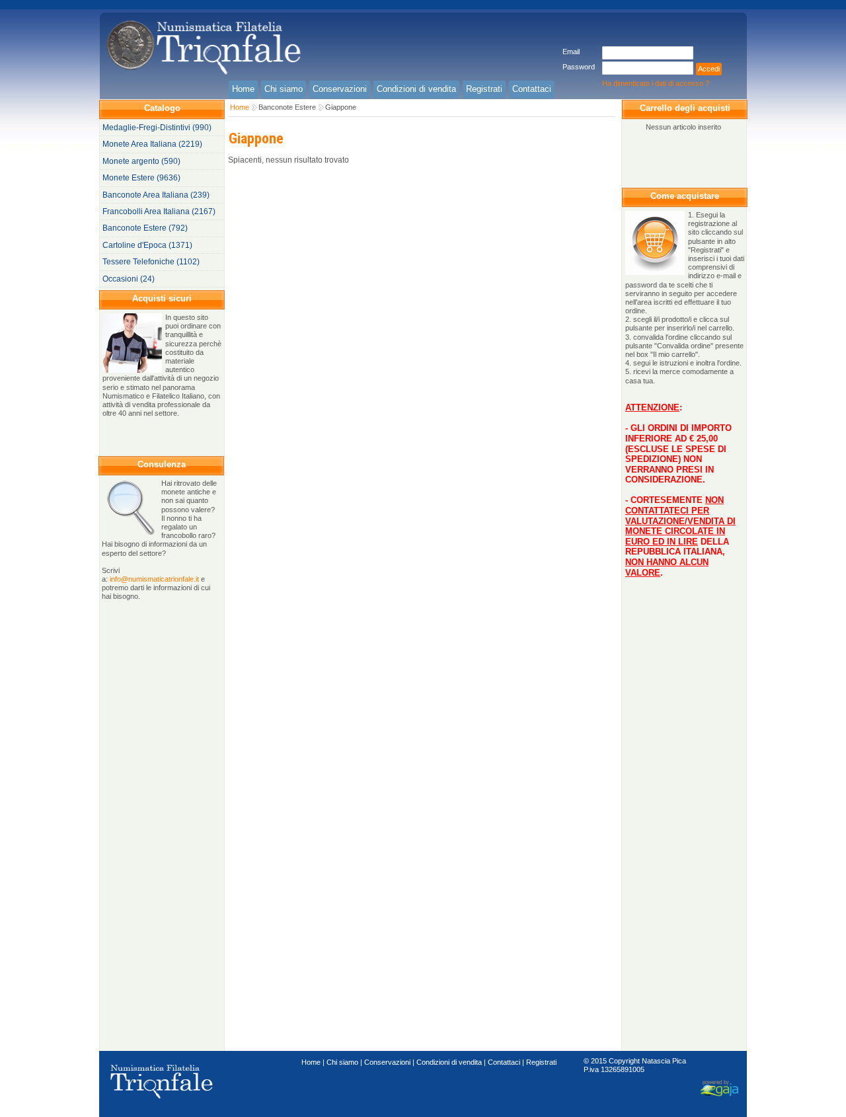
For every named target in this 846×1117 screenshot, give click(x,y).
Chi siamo (342, 1062)
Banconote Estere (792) (145, 228)
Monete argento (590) (141, 161)
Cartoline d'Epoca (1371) (147, 245)
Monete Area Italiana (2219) (152, 144)
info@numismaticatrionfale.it (154, 579)
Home (239, 107)
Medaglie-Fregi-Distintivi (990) (157, 127)
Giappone (340, 107)
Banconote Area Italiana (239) (156, 195)
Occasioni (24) (128, 279)
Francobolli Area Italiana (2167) (158, 211)
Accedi (709, 69)
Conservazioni (387, 1062)
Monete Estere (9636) (141, 177)
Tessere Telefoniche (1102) (151, 261)
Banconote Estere (287, 107)
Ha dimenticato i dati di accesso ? (655, 83)
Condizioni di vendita (449, 1062)
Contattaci (504, 1062)
